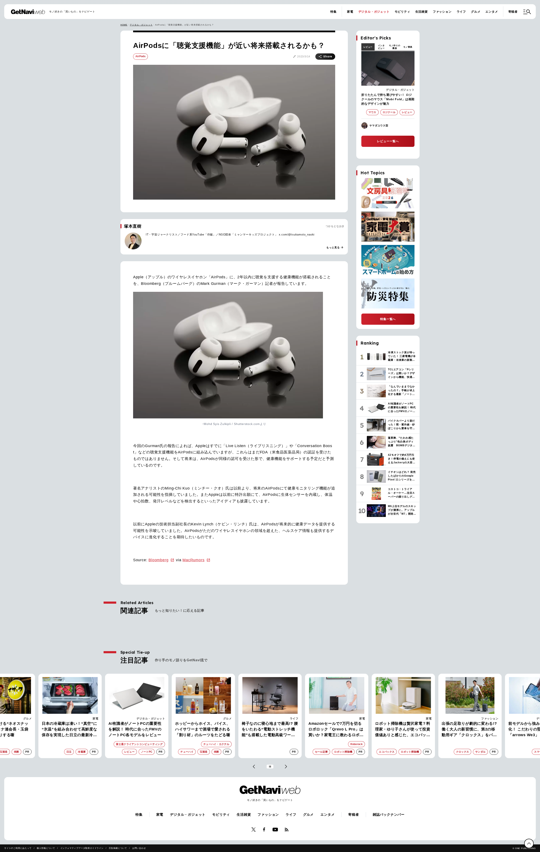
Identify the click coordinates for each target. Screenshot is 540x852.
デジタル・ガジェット (374, 11)
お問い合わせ (139, 848)
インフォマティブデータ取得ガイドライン (82, 848)
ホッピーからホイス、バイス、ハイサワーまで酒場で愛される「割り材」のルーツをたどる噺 (136, 729)
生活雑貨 (421, 11)
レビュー (368, 47)
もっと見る (335, 247)
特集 (333, 11)
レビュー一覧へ (388, 141)
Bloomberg (158, 560)
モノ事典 (407, 47)
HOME (123, 25)
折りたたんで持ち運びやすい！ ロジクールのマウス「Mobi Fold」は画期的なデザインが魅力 (387, 99)
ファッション (442, 11)
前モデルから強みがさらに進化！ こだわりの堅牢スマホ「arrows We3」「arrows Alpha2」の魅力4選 (467, 729)
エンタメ (491, 11)
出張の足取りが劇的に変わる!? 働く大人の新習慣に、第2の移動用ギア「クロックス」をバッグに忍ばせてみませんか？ (402, 729)
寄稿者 (513, 11)
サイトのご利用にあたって (18, 848)
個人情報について (46, 848)
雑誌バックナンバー (389, 814)
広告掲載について (118, 848)
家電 (350, 11)
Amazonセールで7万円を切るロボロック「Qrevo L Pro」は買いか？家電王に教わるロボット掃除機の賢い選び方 (269, 729)
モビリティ (402, 11)
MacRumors (193, 560)
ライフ (461, 11)
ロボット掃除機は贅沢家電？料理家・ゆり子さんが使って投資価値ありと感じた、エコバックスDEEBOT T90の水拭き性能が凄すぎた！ (336, 729)
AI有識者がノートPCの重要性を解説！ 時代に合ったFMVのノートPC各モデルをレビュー (68, 729)
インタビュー (381, 47)
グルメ (475, 11)
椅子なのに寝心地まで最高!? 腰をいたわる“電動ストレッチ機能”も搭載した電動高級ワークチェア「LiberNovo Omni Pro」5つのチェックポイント (203, 729)
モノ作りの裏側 (394, 47)
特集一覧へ (388, 319)
